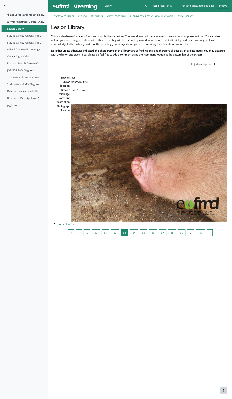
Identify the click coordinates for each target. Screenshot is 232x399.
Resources (97, 16)
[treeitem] (24, 14)
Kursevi (82, 16)
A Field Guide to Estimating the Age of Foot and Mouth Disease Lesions (24, 49)
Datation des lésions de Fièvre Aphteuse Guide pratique (24, 91)
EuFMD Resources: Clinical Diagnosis (26, 21)
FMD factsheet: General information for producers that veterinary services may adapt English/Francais (24, 35)
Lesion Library (15, 28)
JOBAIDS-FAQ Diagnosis (21, 70)
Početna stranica (64, 16)
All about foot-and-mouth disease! (26, 14)
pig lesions (13, 105)
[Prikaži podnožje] (223, 390)
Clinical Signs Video (18, 56)
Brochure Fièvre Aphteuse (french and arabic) (24, 98)
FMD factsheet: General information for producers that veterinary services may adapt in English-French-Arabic (24, 42)
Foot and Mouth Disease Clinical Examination (24, 63)
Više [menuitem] (107, 5)
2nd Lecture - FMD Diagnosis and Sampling (24, 84)
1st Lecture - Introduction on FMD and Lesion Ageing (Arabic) (24, 77)
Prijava (223, 5)
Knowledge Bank (116, 16)
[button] (147, 6)
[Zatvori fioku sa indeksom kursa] (4, 5)
